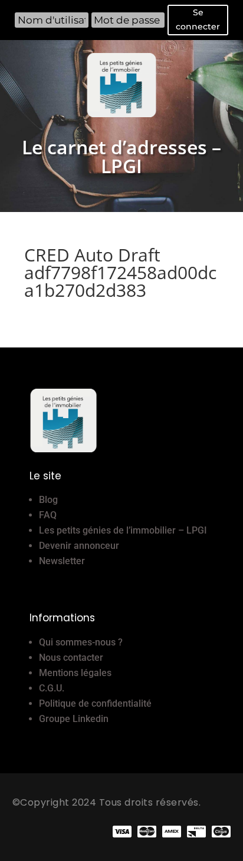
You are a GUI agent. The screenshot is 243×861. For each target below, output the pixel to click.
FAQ (48, 515)
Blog (48, 499)
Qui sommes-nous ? (81, 642)
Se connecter (198, 19)
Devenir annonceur (79, 545)
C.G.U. (51, 688)
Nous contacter (71, 657)
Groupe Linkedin (74, 718)
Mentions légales (75, 672)
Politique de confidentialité (95, 703)
